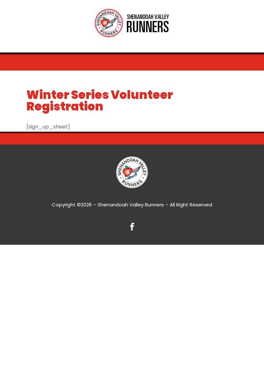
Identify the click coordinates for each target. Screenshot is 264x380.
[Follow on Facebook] (132, 226)
